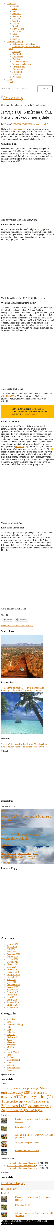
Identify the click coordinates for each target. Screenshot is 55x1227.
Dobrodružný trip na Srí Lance (26, 46)
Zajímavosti (17, 69)
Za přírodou (17, 54)
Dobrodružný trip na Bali (23, 44)
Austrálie (16, 6)
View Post (5, 826)
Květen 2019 (12, 989)
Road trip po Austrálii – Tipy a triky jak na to (22, 688)
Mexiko (15, 24)
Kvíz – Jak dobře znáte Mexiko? (21, 1165)
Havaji (40, 229)
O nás (9, 79)
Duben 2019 (12, 992)
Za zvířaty (16, 51)
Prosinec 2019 (13, 972)
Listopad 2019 (13, 974)
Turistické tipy (18, 67)
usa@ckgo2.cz (31, 414)
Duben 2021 (12, 944)
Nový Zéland (18, 29)
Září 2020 (11, 949)
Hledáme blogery (13, 1183)
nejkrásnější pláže (14, 129)
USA (14, 34)
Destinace (11, 3)
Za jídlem (16, 59)
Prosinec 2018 (13, 1002)
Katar (9, 1039)
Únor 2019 (11, 997)
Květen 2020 (12, 959)
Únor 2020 (11, 967)
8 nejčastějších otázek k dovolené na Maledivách (24, 744)
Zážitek (10, 49)
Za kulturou (17, 56)
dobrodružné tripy (8, 1089)
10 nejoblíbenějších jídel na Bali (29, 1142)
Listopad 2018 (13, 1005)
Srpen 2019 (12, 982)
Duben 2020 (12, 962)
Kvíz (35, 1088)
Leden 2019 (12, 1000)
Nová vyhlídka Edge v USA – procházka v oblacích (21, 836)
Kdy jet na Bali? (22, 1127)
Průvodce (16, 77)
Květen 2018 (12, 1007)
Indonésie (16, 13)
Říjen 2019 (12, 977)
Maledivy (16, 18)
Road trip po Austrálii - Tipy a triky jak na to (21, 690)
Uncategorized (13, 1060)
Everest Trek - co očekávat (27, 1150)
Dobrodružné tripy (15, 41)
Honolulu (19, 446)
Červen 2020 (12, 957)
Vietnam (16, 36)
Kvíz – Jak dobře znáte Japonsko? (22, 1168)
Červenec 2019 (13, 984)
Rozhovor (16, 74)
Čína (9, 1022)
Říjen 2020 (12, 946)
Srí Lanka (16, 31)
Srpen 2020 (12, 951)
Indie (14, 11)
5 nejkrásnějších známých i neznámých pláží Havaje (19, 855)
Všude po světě (13, 1067)
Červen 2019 (12, 987)
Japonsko (16, 16)
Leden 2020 (12, 969)
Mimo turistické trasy (21, 64)
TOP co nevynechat (21, 61)
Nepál (15, 26)
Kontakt (10, 82)
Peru (9, 1055)
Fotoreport (17, 72)
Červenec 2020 (13, 954)
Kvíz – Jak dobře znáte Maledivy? (22, 1163)
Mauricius (16, 21)
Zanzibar (16, 39)
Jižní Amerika (13, 1037)
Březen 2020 (12, 964)
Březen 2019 (12, 995)
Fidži (14, 8)
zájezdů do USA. (8, 396)
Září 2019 (11, 979)
